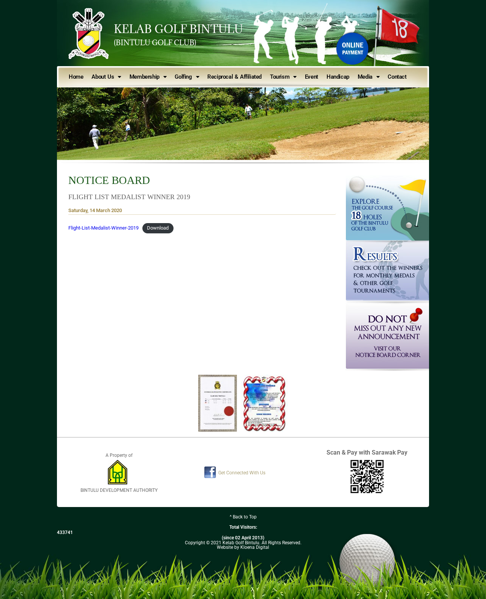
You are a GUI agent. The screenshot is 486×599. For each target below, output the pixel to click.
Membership (144, 76)
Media (365, 76)
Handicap (338, 76)
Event (311, 76)
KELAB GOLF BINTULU (178, 29)
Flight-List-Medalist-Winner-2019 (103, 228)
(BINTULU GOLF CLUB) (155, 42)
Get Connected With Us (241, 472)
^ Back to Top (243, 517)
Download (158, 228)
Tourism (279, 76)
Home (76, 76)
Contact (397, 76)
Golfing (183, 76)
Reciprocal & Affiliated (234, 76)
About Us (103, 76)
